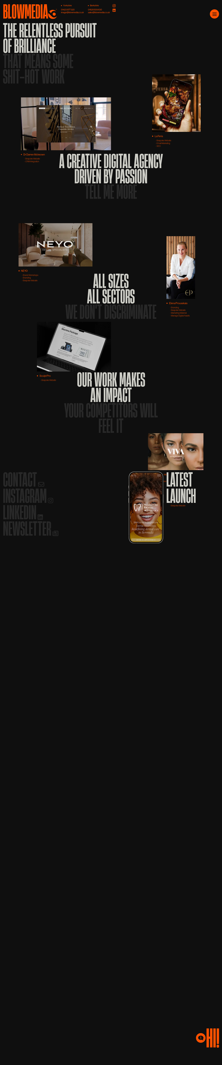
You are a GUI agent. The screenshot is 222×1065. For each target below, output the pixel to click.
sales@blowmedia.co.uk (99, 12)
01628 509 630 (95, 9)
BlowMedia (25, 10)
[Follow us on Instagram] (114, 6)
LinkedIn (21, 512)
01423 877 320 (68, 9)
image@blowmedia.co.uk (72, 12)
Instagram (26, 495)
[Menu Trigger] (214, 14)
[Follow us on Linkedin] (114, 10)
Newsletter (28, 528)
